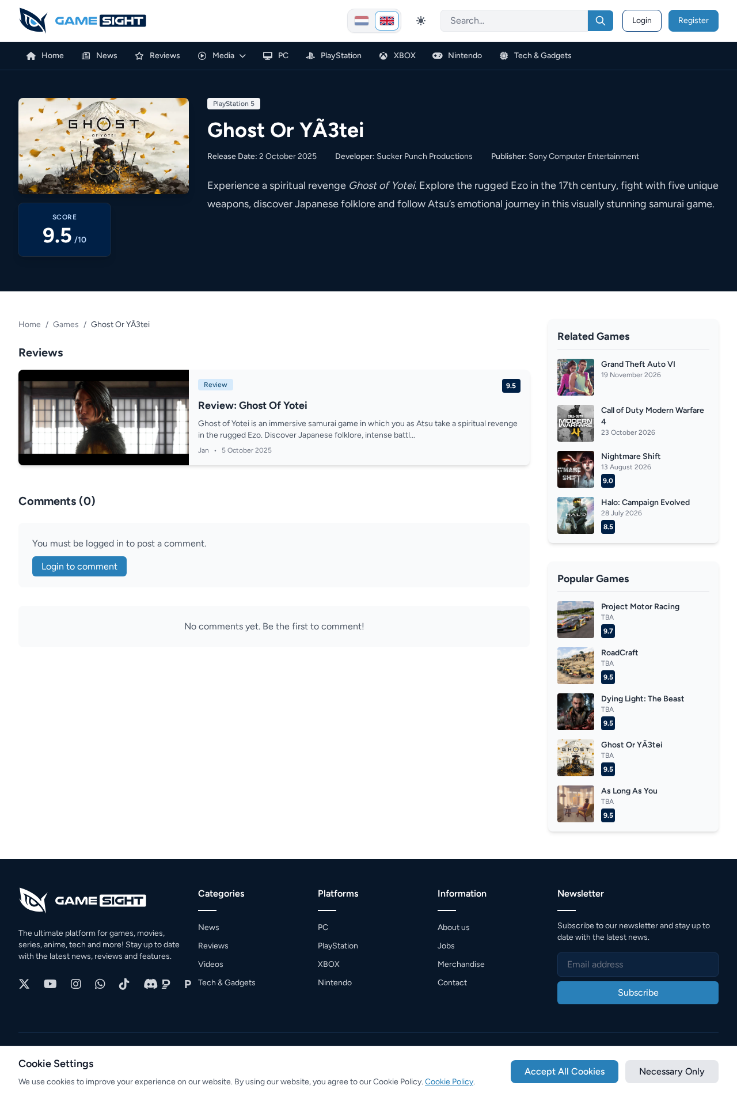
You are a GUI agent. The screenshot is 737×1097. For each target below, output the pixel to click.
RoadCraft (620, 653)
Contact (452, 983)
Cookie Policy (449, 1082)
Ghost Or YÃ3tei (632, 745)
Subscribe (638, 992)
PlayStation (338, 946)
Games (66, 324)
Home (29, 324)
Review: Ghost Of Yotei (252, 405)
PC (323, 927)
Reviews (213, 946)
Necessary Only (672, 1071)
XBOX (329, 964)
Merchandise (461, 964)
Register (693, 20)
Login (642, 20)
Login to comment (79, 566)
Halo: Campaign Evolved (645, 502)
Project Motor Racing (640, 607)
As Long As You (629, 791)
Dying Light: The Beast (643, 699)
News (208, 927)
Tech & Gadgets (227, 983)
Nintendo (335, 983)
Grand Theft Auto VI (638, 364)
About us (454, 927)
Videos (210, 964)
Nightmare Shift (631, 456)
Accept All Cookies (565, 1071)
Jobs (446, 946)
